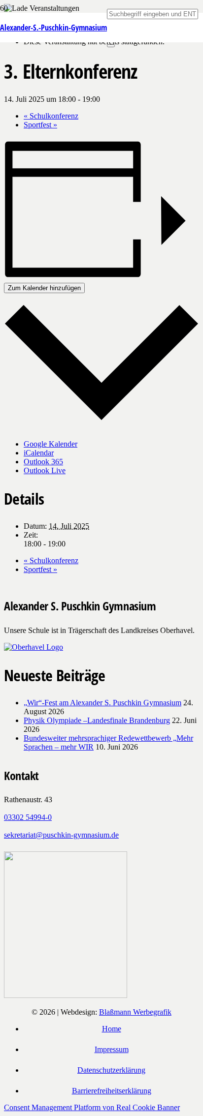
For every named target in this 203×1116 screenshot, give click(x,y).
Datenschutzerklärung (111, 1070)
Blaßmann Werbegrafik (135, 1012)
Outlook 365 (43, 461)
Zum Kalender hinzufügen (44, 288)
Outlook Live (45, 470)
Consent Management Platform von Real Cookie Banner (92, 1107)
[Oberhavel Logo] (33, 647)
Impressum (112, 1049)
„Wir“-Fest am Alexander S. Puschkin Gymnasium (102, 702)
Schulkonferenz (51, 116)
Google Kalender (50, 444)
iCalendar (39, 453)
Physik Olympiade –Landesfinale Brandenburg (97, 720)
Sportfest (40, 125)
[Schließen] (111, 45)
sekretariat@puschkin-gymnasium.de (61, 835)
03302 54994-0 (28, 817)
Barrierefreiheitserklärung (111, 1090)
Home (111, 1029)
